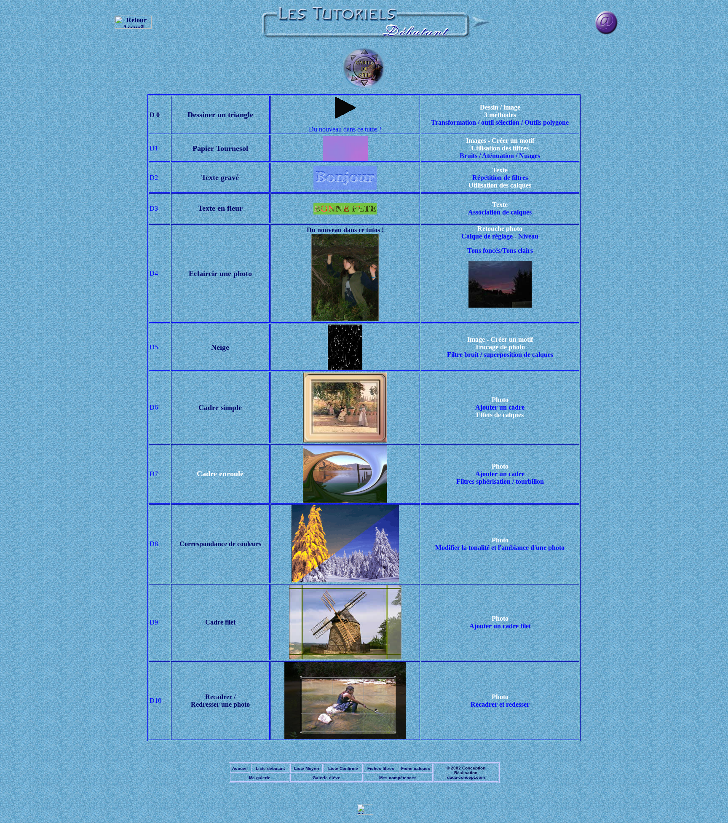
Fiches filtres (380, 768)
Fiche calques (415, 768)
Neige (220, 347)
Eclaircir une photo (220, 273)
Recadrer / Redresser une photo (220, 700)
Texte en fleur (220, 208)
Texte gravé (220, 177)
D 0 (155, 114)
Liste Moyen (306, 768)
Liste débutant (270, 768)
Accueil (240, 768)
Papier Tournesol (220, 148)
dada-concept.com (466, 777)
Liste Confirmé (343, 768)
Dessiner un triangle (220, 114)
